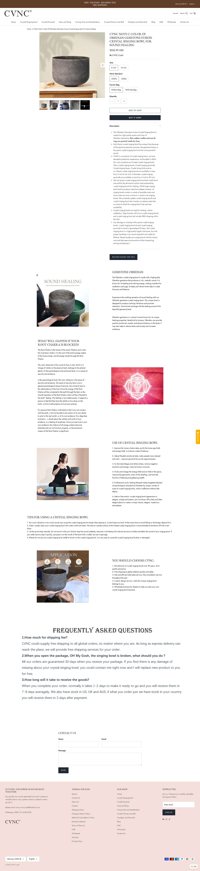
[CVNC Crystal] (18, 13)
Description (114, 126)
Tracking (75, 837)
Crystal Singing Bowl (28, 22)
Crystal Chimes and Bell (114, 22)
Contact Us (184, 22)
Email (104, 739)
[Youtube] (163, 819)
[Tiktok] (169, 819)
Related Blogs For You (123, 257)
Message (62, 750)
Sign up (168, 812)
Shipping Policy (78, 809)
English (191, 4)
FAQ (161, 22)
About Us (75, 802)
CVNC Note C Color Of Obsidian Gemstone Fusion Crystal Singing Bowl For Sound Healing (65, 29)
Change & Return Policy (81, 813)
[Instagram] (166, 819)
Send (63, 770)
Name (60, 739)
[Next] (102, 65)
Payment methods (78, 821)
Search (74, 794)
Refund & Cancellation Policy (83, 817)
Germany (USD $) (180, 4)
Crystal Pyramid (48, 22)
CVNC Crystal (117, 55)
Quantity (113, 96)
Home (13, 22)
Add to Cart (135, 110)
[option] (72, 65)
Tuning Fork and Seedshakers (87, 22)
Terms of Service (78, 825)
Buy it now (135, 117)
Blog (153, 22)
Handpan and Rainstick (137, 22)
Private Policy (77, 841)
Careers (75, 805)
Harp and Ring (65, 22)
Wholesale (171, 22)
